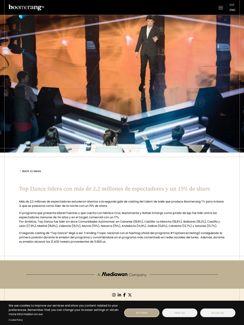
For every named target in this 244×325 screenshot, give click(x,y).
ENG (232, 10)
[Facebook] (124, 295)
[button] (221, 7)
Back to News (30, 171)
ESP (232, 5)
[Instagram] (114, 295)
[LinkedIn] (119, 295)
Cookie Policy (16, 319)
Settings (142, 313)
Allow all (217, 313)
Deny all (180, 313)
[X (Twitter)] (130, 295)
